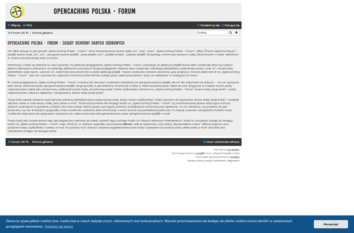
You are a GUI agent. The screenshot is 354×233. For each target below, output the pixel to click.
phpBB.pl (234, 157)
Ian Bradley (233, 149)
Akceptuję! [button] (331, 224)
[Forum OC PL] (29, 11)
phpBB (199, 153)
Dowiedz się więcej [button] (59, 226)
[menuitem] (27, 25)
